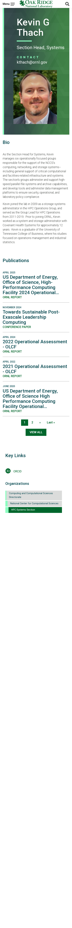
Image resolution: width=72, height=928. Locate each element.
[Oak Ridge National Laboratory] (36, 4)
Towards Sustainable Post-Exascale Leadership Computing (31, 317)
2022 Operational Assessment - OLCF (35, 344)
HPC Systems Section (23, 509)
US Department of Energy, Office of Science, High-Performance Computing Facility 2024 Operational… (31, 284)
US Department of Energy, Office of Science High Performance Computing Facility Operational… (30, 398)
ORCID (17, 471)
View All (36, 432)
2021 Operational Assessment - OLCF (35, 369)
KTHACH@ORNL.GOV (32, 62)
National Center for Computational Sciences (34, 503)
